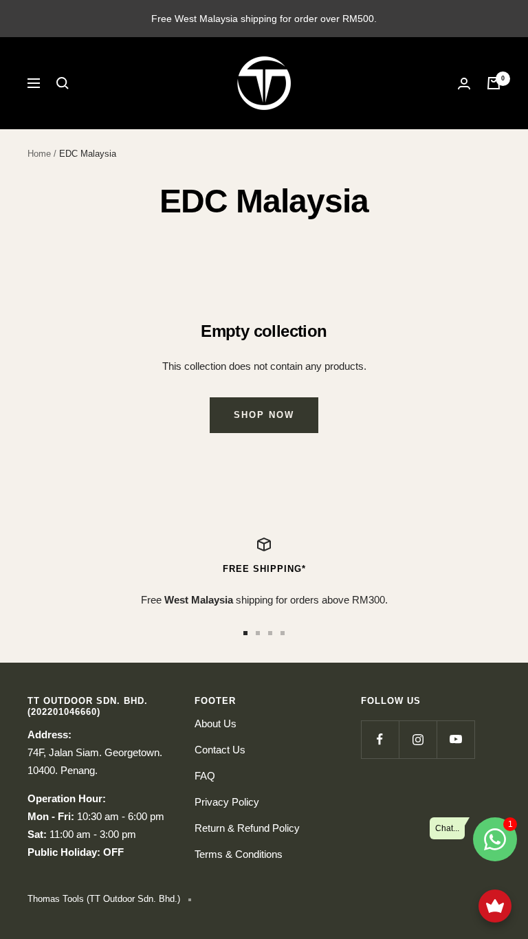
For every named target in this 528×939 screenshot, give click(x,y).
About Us (215, 723)
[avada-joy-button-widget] (495, 906)
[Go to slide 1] (245, 633)
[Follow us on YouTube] (455, 739)
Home (39, 153)
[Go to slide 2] (258, 633)
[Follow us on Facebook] (380, 739)
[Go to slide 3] (270, 633)
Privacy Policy (227, 802)
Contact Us (220, 749)
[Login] (464, 83)
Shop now (264, 415)
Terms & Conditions (239, 854)
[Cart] (493, 83)
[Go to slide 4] (282, 633)
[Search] (62, 83)
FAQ (205, 776)
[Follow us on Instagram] (418, 739)
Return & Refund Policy (247, 828)
